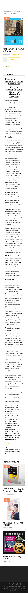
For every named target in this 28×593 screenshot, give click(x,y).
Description (8, 74)
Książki (10, 12)
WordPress (14, 591)
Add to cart (15, 59)
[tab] (14, 74)
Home (5, 12)
